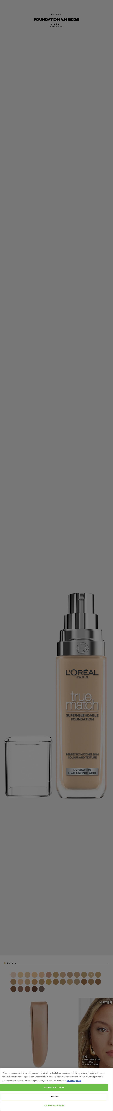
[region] (56, 1089)
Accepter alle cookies (54, 1087)
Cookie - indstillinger (54, 1105)
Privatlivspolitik (74, 1080)
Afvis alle (54, 1096)
